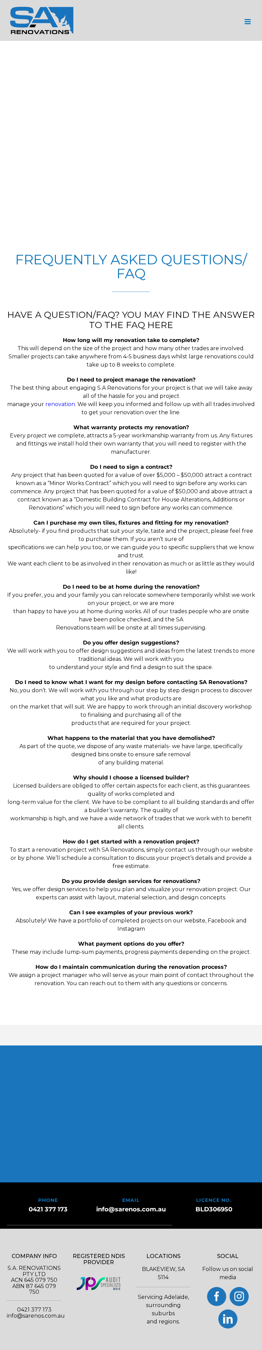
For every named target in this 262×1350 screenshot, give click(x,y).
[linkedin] (227, 1319)
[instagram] (239, 1296)
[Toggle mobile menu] (248, 21)
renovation (60, 404)
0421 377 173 (48, 1209)
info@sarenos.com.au (131, 1209)
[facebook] (216, 1296)
